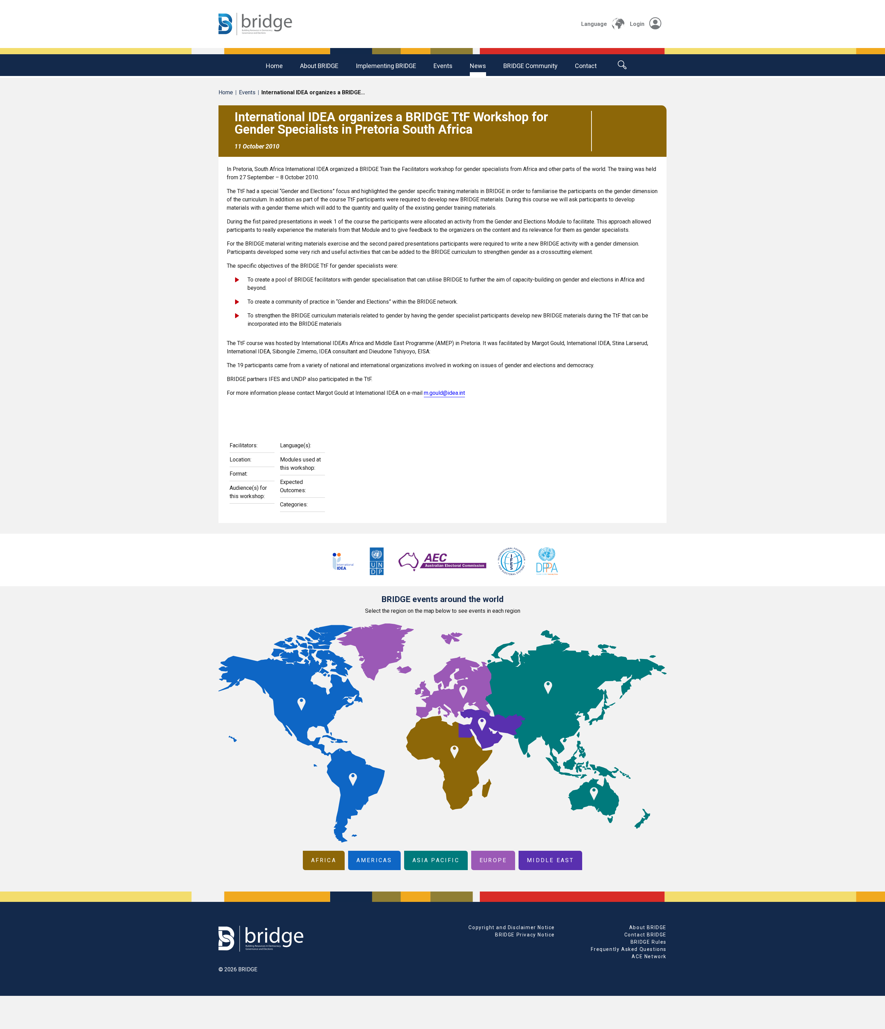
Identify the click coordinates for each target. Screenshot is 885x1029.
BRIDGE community (530, 65)
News (478, 65)
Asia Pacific (435, 860)
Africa (323, 860)
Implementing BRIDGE (386, 65)
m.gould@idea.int (444, 393)
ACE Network (649, 956)
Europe (493, 860)
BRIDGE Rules (649, 942)
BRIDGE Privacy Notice (525, 934)
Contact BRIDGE (645, 934)
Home (274, 65)
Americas (374, 860)
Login (637, 24)
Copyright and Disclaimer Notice (511, 927)
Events (443, 65)
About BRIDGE (319, 65)
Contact (586, 65)
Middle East (550, 860)
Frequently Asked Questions (629, 949)
